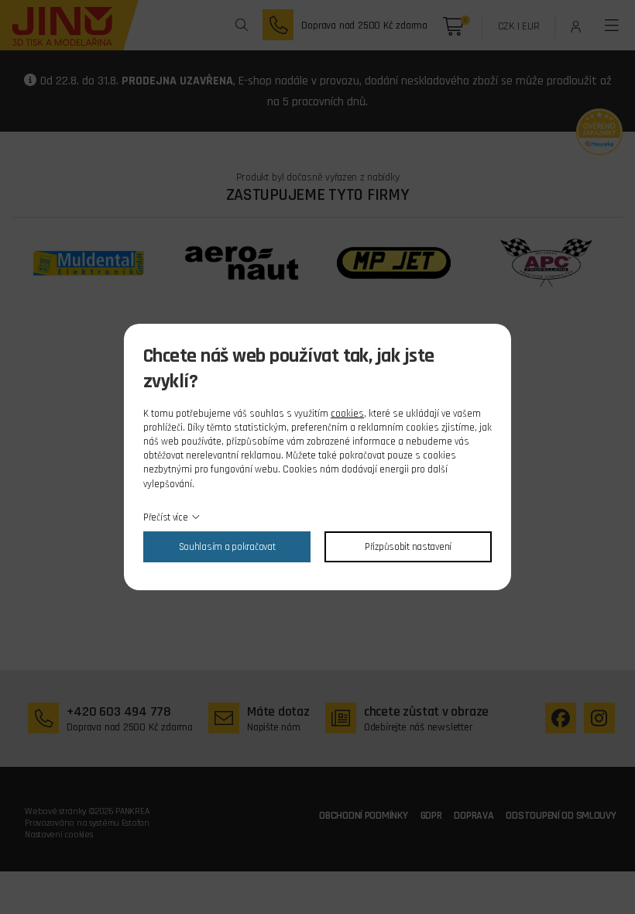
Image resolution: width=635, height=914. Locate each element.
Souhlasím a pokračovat (227, 547)
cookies (347, 413)
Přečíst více (165, 517)
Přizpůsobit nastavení (408, 547)
